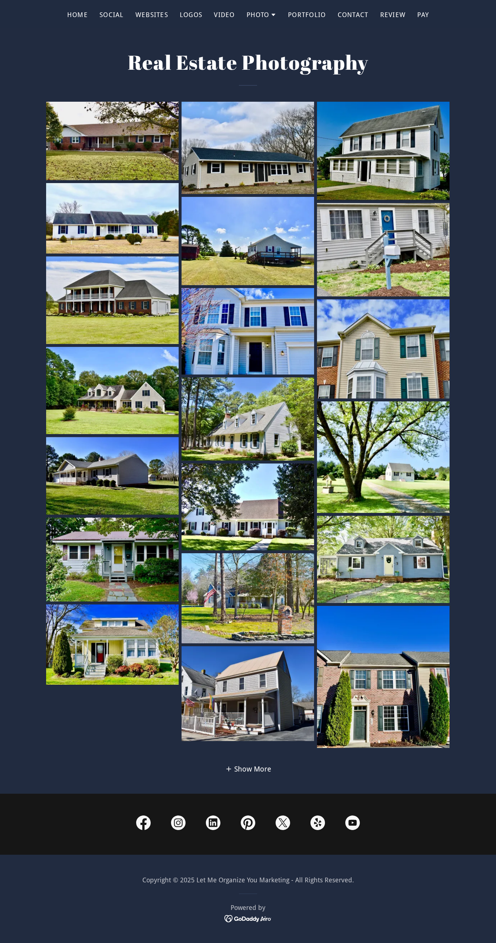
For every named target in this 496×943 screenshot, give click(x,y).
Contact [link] (353, 15)
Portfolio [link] (307, 15)
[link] (143, 824)
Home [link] (77, 15)
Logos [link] (191, 15)
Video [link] (224, 15)
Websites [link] (151, 15)
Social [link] (111, 15)
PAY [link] (423, 15)
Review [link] (393, 15)
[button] (261, 15)
